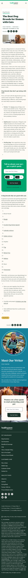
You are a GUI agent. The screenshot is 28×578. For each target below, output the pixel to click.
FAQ (2, 447)
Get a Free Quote (6, 452)
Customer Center (5, 468)
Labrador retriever (9, 230)
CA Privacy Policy (5, 508)
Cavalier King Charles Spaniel (12, 225)
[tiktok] (6, 497)
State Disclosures (5, 510)
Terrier (12, 107)
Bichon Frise (7, 253)
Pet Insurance (6, 435)
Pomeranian (7, 269)
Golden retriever (8, 236)
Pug (5, 247)
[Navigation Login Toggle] (2, 3)
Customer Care (6, 459)
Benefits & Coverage (6, 444)
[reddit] (2, 497)
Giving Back (4, 484)
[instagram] (12, 494)
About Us (3, 479)
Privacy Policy (15, 506)
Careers (3, 481)
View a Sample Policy (7, 449)
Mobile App (4, 465)
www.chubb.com (5, 558)
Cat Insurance (5, 441)
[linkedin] (11, 31)
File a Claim (4, 463)
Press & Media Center (7, 490)
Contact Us (4, 471)
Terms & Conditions (15, 508)
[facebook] (14, 31)
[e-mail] (8, 31)
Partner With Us (5, 487)
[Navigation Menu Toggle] (26, 3)
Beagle (6, 219)
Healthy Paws (6, 475)
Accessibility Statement (16, 510)
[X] (16, 31)
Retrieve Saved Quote (7, 455)
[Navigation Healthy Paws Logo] (14, 3)
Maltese (6, 258)
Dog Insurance (5, 439)
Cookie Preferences (5, 506)
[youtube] (9, 494)
